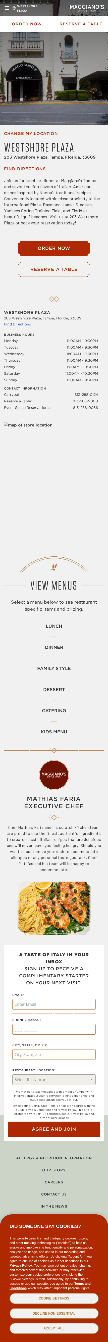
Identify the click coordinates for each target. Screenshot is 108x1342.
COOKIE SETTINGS (54, 1298)
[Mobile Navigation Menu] (7, 8)
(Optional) (33, 1020)
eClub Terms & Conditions (33, 1109)
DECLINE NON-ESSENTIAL (54, 1313)
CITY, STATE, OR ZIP (29, 1045)
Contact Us (54, 1194)
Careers (54, 1182)
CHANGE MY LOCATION (31, 133)
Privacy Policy (67, 1109)
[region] (54, 1278)
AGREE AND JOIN (54, 1129)
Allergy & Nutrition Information (54, 1158)
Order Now (27, 24)
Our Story (54, 1170)
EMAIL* (18, 995)
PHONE (18, 1020)
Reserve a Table (81, 24)
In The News (54, 1206)
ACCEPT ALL (53, 1328)
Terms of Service (50, 1117)
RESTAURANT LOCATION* (34, 1070)
